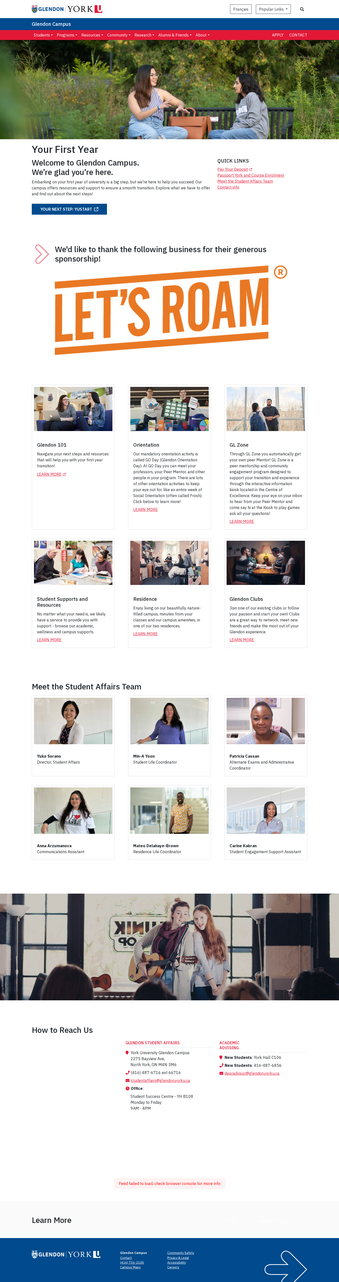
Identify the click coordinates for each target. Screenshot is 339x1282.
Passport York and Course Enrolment (250, 175)
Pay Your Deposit (235, 169)
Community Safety (180, 1253)
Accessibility (176, 1262)
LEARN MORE (145, 633)
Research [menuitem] (143, 35)
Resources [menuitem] (90, 35)
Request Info (270, 1220)
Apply (277, 35)
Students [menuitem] (42, 35)
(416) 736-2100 (132, 1262)
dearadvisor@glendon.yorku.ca (252, 1073)
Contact (298, 35)
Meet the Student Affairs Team (245, 181)
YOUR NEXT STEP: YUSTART (66, 209)
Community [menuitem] (117, 35)
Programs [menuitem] (65, 35)
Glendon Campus (51, 24)
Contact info (228, 187)
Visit (225, 1220)
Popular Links (272, 9)
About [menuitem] (201, 35)
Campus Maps (130, 1267)
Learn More (52, 474)
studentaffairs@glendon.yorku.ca (160, 1080)
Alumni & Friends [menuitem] (173, 35)
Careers (173, 1267)
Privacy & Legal (178, 1258)
